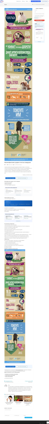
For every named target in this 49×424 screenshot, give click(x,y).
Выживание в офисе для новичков (27, 403)
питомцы (10, 378)
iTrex (6, 164)
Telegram (40, 423)
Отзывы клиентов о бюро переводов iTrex (11, 187)
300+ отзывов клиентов (37, 24)
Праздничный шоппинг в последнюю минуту (18, 402)
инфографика (7, 378)
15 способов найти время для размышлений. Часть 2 (9, 403)
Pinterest (42, 423)
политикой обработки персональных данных (40, 21)
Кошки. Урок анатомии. (9, 376)
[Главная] (32, 4)
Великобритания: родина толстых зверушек (39, 4)
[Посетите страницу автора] (5, 386)
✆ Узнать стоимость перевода (10, 366)
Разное (15, 164)
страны (12, 378)
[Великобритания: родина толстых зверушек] (18, 306)
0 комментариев (20, 164)
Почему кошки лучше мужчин (10, 375)
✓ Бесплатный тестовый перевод (21, 366)
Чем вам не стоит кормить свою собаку (11, 374)
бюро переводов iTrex (19, 369)
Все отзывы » (39, 41)
